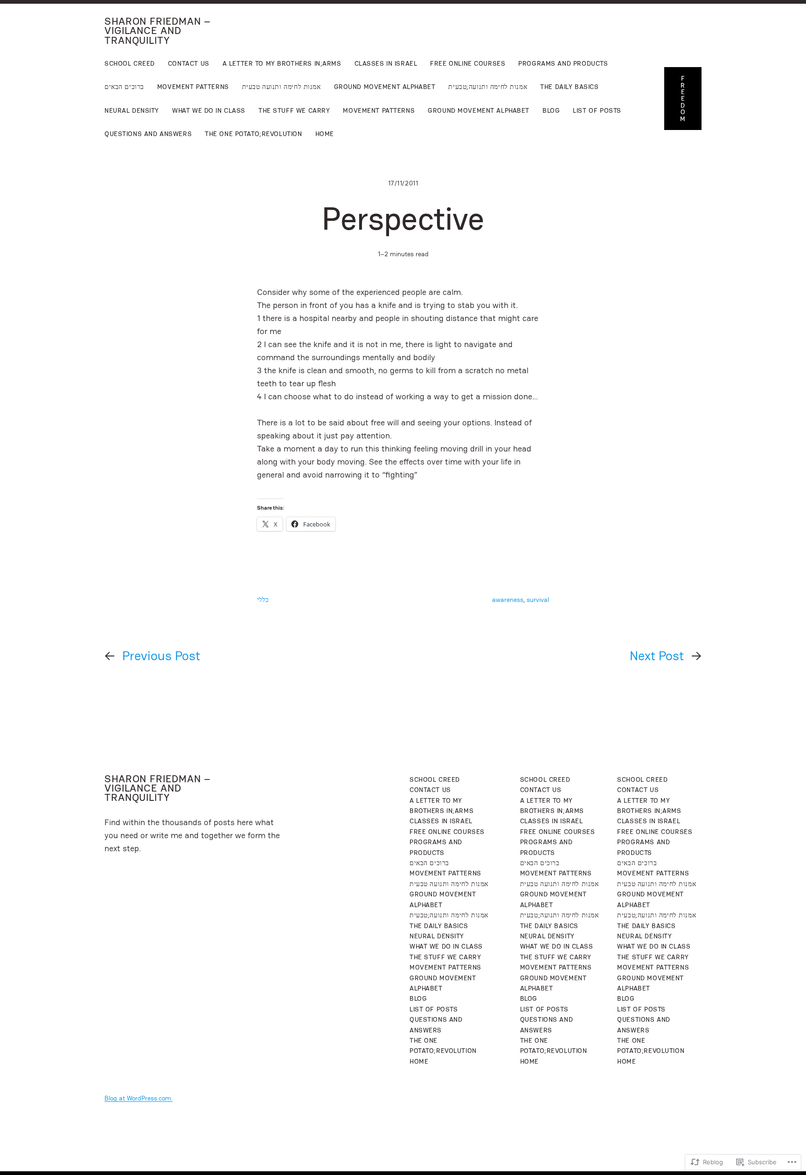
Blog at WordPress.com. (138, 1098)
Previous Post (161, 655)
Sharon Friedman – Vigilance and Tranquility (157, 30)
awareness (507, 599)
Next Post (657, 655)
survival (538, 599)
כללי (263, 599)
